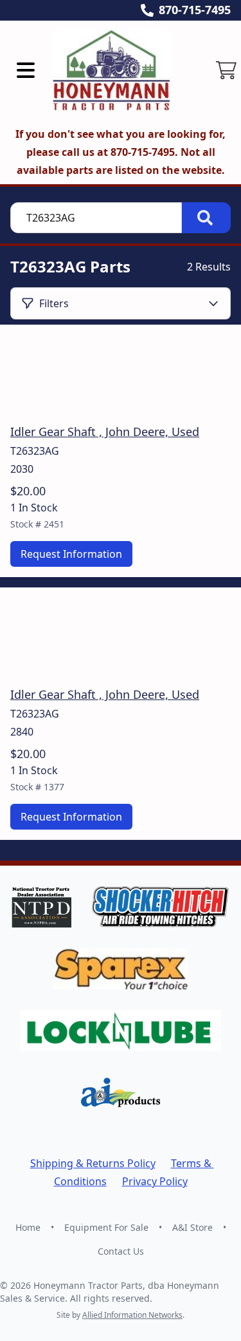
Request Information (71, 554)
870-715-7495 (195, 9)
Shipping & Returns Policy (93, 1163)
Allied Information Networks (132, 1314)
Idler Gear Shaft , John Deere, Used (104, 431)
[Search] (206, 217)
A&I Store (192, 1227)
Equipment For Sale (106, 1227)
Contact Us (121, 1251)
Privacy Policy (155, 1181)
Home (27, 1227)
